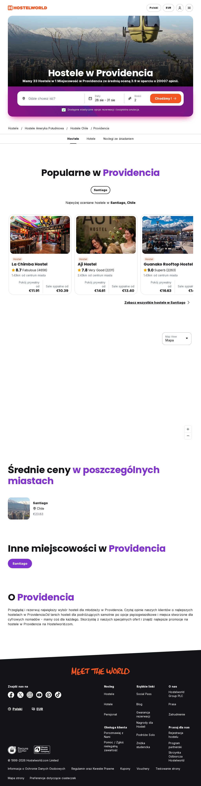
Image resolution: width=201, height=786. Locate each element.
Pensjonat (110, 714)
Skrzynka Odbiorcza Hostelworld (176, 756)
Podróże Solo (145, 734)
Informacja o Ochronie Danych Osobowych (36, 768)
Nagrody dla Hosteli (144, 724)
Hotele (108, 704)
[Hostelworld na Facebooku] (11, 695)
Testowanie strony (168, 768)
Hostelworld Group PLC (176, 694)
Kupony (125, 768)
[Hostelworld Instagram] (30, 695)
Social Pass (144, 694)
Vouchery (143, 768)
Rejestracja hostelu (176, 734)
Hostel (17, 259)
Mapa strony (16, 778)
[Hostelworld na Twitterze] (20, 695)
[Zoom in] (188, 429)
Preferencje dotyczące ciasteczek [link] (53, 778)
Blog (139, 704)
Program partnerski (175, 745)
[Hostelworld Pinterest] (49, 695)
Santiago (20, 563)
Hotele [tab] (91, 138)
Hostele (109, 694)
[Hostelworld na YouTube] (39, 695)
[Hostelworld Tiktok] (58, 695)
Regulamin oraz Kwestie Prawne (92, 768)
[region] (100, 386)
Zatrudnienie (177, 714)
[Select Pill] (180, 8)
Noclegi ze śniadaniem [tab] (118, 138)
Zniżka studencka (143, 745)
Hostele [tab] (73, 138)
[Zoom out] (188, 435)
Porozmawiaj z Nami (113, 734)
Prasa (172, 704)
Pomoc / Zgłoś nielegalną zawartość (113, 746)
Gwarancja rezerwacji (143, 714)
